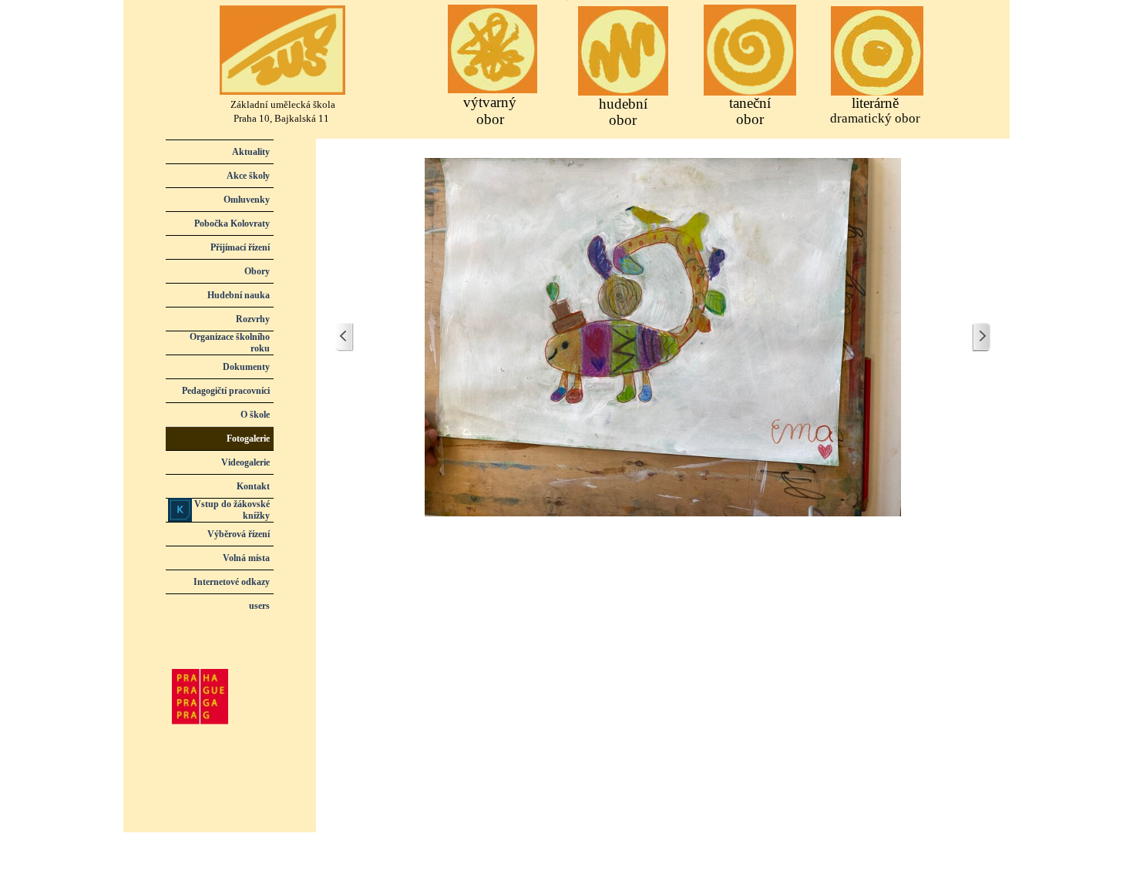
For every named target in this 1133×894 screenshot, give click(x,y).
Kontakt (253, 486)
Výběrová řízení (238, 534)
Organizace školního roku (230, 342)
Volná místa (246, 558)
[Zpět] (344, 337)
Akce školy (248, 175)
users (259, 605)
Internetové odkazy (231, 581)
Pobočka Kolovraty (232, 223)
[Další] (981, 337)
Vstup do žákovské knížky (232, 510)
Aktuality (251, 151)
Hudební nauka (238, 295)
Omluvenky (247, 199)
